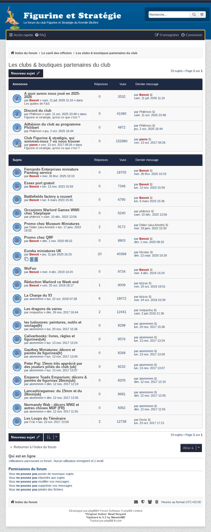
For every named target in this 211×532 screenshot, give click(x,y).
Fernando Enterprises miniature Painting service (51, 171)
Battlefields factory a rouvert (48, 196)
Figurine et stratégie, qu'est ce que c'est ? (52, 117)
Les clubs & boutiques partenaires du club (59, 64)
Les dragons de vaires (43, 309)
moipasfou (36, 312)
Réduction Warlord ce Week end (51, 282)
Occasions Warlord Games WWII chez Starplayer (51, 211)
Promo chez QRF (38, 237)
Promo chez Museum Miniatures (51, 224)
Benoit (34, 100)
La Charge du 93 (38, 295)
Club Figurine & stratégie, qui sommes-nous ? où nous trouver (52, 139)
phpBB (92, 510)
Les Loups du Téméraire (45, 418)
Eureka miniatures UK (42, 251)
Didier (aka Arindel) (42, 227)
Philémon (35, 114)
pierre (33, 144)
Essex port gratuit (39, 183)
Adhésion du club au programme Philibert (52, 126)
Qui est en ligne (22, 456)
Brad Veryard (117, 514)
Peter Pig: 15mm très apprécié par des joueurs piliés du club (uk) (53, 365)
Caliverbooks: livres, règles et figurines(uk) (49, 337)
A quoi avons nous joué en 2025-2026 (52, 95)
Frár (32, 422)
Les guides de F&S (36, 103)
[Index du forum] (12, 18)
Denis (143, 419)
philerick (34, 216)
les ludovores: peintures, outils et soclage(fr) (52, 324)
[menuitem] (40, 35)
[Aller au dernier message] (151, 94)
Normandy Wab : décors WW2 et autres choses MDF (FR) (51, 406)
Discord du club (37, 110)
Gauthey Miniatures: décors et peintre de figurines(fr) (49, 351)
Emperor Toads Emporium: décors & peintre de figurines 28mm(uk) (55, 379)
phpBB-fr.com (112, 520)
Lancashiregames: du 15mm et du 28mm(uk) (53, 392)
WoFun (30, 268)
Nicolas (144, 252)
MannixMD (118, 517)
